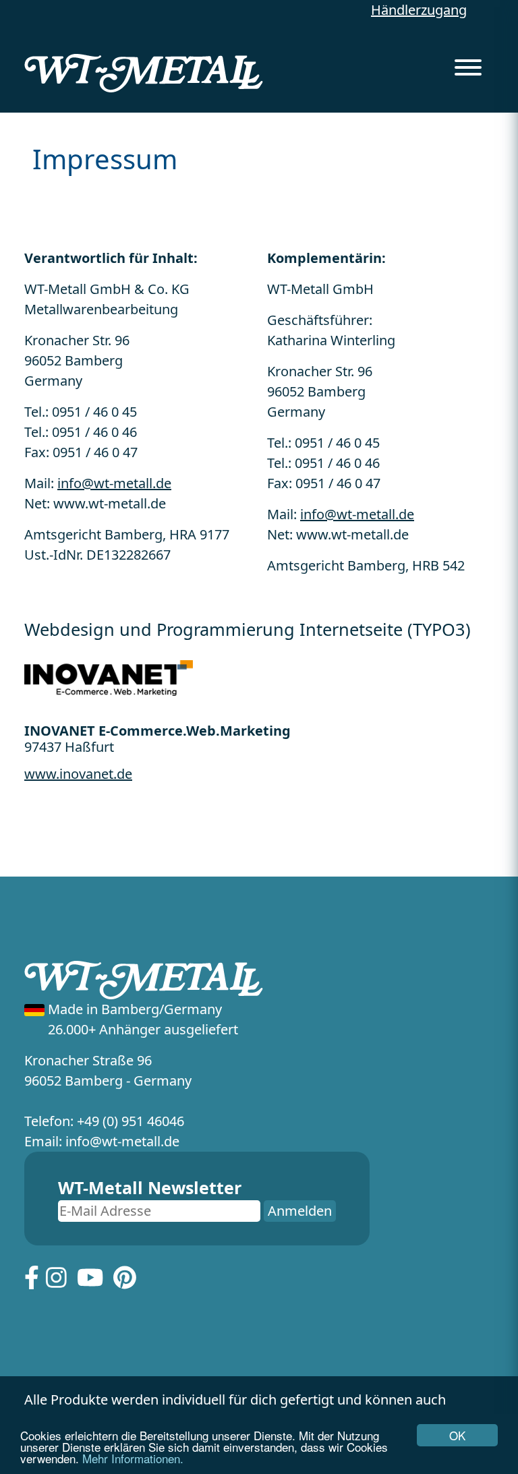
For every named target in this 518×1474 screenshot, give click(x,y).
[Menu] (468, 63)
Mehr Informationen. (132, 1458)
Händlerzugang (419, 10)
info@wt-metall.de (114, 483)
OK (457, 1435)
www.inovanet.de (78, 774)
